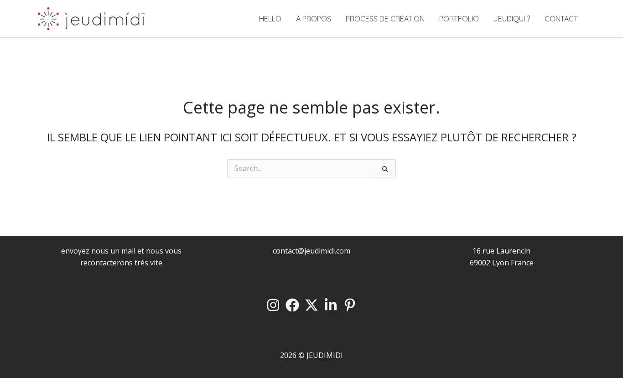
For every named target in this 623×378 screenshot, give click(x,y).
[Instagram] (273, 305)
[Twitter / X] (311, 305)
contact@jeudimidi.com (311, 251)
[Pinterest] (350, 305)
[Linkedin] (330, 305)
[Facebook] (292, 305)
